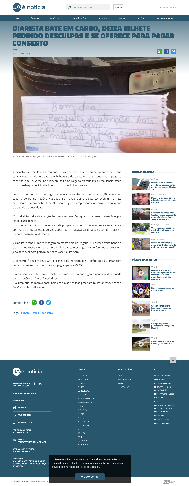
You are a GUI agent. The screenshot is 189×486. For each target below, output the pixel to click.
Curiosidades (84, 390)
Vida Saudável (124, 387)
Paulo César (159, 415)
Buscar (118, 7)
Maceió (81, 417)
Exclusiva (82, 410)
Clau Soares (159, 379)
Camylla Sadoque (162, 375)
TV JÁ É (120, 383)
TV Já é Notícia (80, 18)
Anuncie (22, 407)
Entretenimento (165, 18)
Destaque (82, 394)
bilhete (25, 312)
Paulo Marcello (161, 419)
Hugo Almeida (160, 397)
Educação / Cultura (86, 398)
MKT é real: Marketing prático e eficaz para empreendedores (164, 408)
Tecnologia (83, 444)
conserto (47, 312)
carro (35, 312)
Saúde (80, 437)
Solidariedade (84, 440)
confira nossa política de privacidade (80, 467)
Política (141, 18)
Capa (17, 18)
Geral (120, 375)
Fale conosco (25, 415)
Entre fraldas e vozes (164, 394)
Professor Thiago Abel (164, 423)
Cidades (81, 383)
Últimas (35, 18)
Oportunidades (85, 425)
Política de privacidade (24, 393)
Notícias (54, 18)
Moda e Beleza (124, 379)
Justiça (81, 414)
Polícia (122, 18)
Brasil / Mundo (84, 379)
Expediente (18, 400)
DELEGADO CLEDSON (162, 383)
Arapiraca (82, 375)
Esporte (81, 406)
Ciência (81, 387)
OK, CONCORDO (90, 476)
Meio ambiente (84, 421)
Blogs (101, 18)
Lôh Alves (158, 401)
